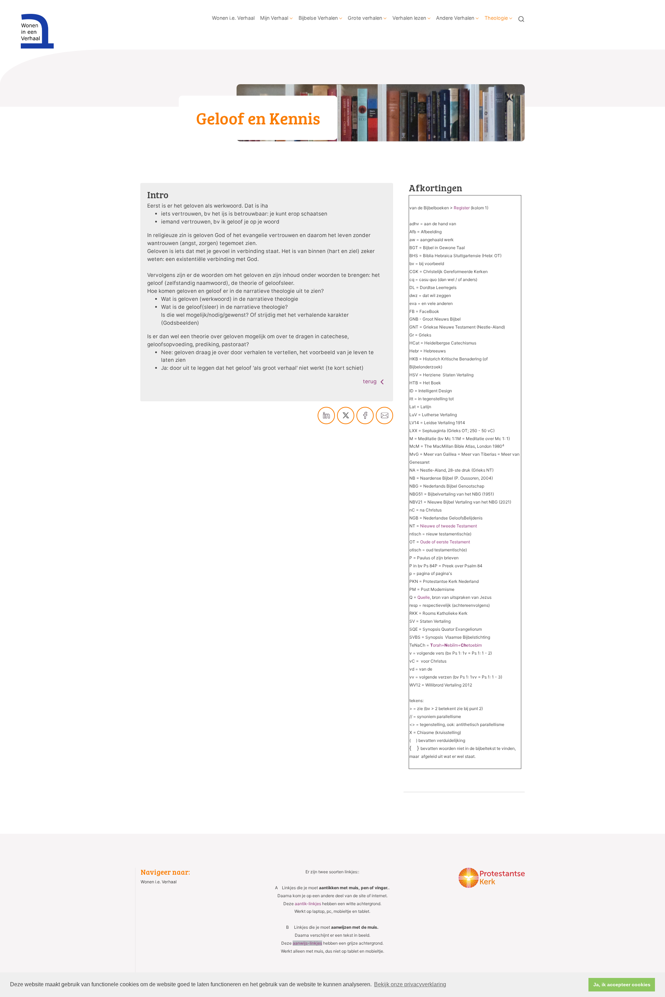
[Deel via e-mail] (384, 415)
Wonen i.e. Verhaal (233, 18)
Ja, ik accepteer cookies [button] (621, 984)
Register (462, 207)
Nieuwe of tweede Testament (448, 525)
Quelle (423, 597)
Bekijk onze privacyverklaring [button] (410, 984)
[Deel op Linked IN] (326, 415)
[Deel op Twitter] (345, 415)
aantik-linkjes (308, 903)
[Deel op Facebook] (365, 415)
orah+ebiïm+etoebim (456, 645)
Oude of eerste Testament (445, 541)
